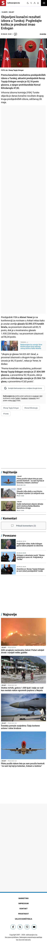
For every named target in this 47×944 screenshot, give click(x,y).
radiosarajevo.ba (31, 935)
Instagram (32, 398)
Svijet (11, 12)
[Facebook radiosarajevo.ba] (13, 926)
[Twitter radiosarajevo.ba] (20, 926)
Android (35, 396)
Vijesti (5, 12)
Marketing (24, 898)
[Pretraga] (31, 3)
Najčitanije (10, 472)
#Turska (6, 414)
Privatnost (23, 914)
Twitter (17, 398)
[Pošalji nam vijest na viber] (27, 926)
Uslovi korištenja (23, 919)
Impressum (23, 903)
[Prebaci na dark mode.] (27, 3)
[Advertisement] (23, 209)
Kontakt (24, 908)
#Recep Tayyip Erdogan (11, 408)
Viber (14, 400)
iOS (41, 396)
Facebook (24, 398)
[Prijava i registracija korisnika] (34, 3)
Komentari (10, 518)
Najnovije (10, 614)
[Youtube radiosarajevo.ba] (34, 926)
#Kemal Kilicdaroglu (31, 408)
